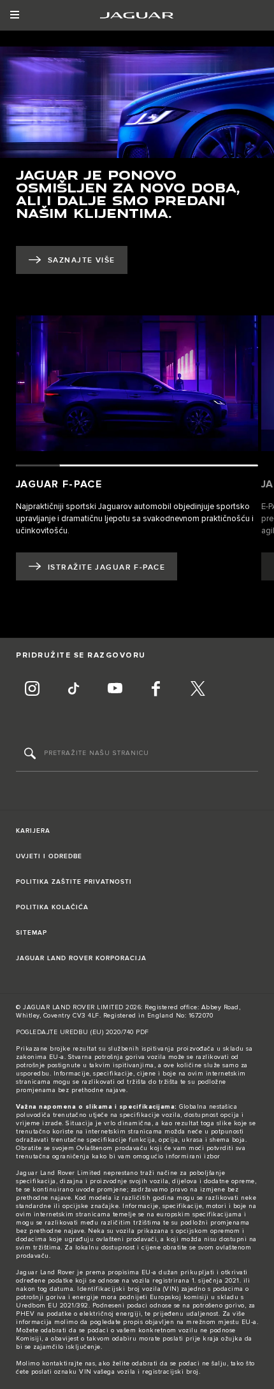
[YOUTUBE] (115, 690)
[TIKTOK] (73, 690)
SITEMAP (31, 933)
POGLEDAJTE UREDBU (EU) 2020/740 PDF (82, 1032)
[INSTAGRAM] (32, 690)
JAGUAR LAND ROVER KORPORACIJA (81, 958)
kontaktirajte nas (69, 1363)
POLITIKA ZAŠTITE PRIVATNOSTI (74, 882)
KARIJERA (33, 831)
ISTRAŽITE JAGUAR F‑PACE (106, 567)
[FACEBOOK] (156, 690)
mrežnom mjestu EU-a (221, 1322)
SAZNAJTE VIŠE (81, 260)
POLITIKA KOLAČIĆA (52, 907)
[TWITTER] (197, 690)
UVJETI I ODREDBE (49, 856)
